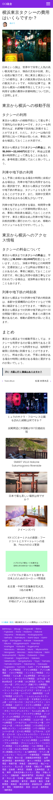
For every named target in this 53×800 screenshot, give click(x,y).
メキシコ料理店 (38, 749)
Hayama (8, 634)
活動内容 (15, 775)
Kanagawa (15, 640)
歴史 (38, 772)
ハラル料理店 (25, 728)
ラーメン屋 (44, 751)
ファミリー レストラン (23, 737)
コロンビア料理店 (37, 687)
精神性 (29, 778)
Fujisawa (8, 631)
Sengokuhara (25, 661)
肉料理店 (15, 781)
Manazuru (9, 649)
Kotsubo (21, 646)
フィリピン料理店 (29, 740)
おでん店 (41, 678)
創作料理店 (20, 760)
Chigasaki (28, 628)
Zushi (30, 667)
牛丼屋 (20, 778)
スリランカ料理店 (33, 705)
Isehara (8, 637)
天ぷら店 (19, 766)
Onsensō (8, 658)
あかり (12, 23)
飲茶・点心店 (32, 787)
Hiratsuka (20, 634)
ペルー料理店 (37, 746)
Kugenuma (33, 646)
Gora (18, 631)
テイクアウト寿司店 (32, 713)
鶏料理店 (8, 790)
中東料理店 (34, 754)
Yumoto (21, 667)
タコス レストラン (28, 708)
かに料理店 (30, 681)
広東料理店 (40, 769)
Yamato (46, 661)
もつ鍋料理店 (31, 751)
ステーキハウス (16, 702)
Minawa (21, 649)
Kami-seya (33, 637)
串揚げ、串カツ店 (15, 757)
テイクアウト (15, 713)
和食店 (22, 763)
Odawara (32, 655)
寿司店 (20, 769)
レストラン (9, 754)
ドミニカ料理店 (9, 719)
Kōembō (35, 643)
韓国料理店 (18, 787)
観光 (41, 781)
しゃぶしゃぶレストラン (37, 696)
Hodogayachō (35, 634)
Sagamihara (22, 658)
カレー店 (8, 684)
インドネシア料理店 (34, 672)
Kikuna (7, 643)
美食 (6, 781)
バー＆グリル (21, 722)
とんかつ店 (38, 719)
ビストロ (11, 734)
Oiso (42, 655)
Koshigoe (9, 646)
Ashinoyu (6, 628)
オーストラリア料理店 (25, 678)
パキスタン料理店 (23, 725)
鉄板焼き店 (37, 784)
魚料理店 (45, 787)
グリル (7, 687)
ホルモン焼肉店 (22, 749)
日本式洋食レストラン (23, 772)
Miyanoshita (42, 649)
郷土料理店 (24, 784)
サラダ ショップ (43, 690)
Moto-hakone (35, 652)
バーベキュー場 (36, 722)
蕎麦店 (33, 781)
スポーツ (19, 705)
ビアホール (38, 731)
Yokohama (29, 664)
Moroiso (21, 652)
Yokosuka (42, 664)
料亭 (9, 772)
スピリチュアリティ (34, 702)
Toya (36, 661)
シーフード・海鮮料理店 (32, 693)
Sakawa (35, 658)
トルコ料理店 (25, 719)
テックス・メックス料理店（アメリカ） (26, 715)
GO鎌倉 (7, 4)
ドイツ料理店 (40, 716)
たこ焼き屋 (43, 708)
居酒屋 (29, 769)
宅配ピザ (38, 766)
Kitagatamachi (21, 643)
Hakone (38, 631)
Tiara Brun (10, 380)
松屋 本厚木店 (41, 380)
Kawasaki (38, 640)
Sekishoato (10, 661)
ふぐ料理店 (45, 740)
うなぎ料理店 (29, 675)
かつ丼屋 (19, 681)
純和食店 (39, 778)
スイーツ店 (24, 699)
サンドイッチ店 (11, 693)
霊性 (9, 787)
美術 (47, 778)
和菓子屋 (13, 763)
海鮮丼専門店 (27, 775)
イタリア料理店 (16, 672)
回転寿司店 (33, 763)
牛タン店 (11, 778)
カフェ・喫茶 (44, 681)
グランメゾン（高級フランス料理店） (32, 684)
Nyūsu (22, 655)
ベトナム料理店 (22, 746)
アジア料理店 (15, 669)
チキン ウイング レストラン (16, 710)
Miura (30, 649)
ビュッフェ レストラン (28, 734)
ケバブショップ (20, 687)
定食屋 (12, 769)
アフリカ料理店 (30, 669)
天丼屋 (28, 766)
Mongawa (9, 652)
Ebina (38, 628)
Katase (27, 640)
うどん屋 (17, 675)
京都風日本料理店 (33, 757)
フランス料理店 (11, 743)
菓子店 (25, 781)
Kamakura (20, 637)
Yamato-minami (12, 664)
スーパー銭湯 (10, 699)
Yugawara (9, 667)
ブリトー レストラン (30, 743)
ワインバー (22, 754)
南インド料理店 (34, 760)
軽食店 (14, 784)
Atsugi (17, 628)
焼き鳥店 (40, 775)
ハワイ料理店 (39, 728)
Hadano (28, 631)
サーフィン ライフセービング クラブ (26, 689)
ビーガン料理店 (24, 731)
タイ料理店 (12, 708)
